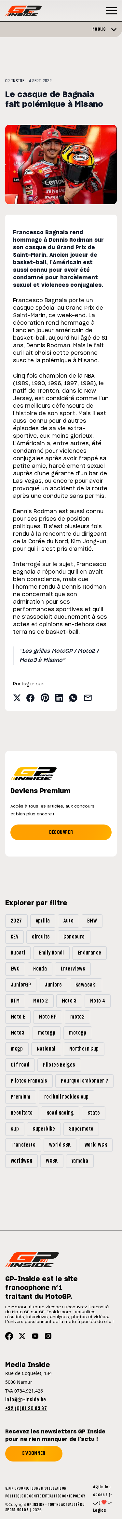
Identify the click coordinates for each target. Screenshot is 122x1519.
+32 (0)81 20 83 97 (26, 1408)
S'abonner (34, 1453)
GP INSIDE (14, 81)
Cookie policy (72, 1496)
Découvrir (61, 832)
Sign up (12, 1488)
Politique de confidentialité (32, 1496)
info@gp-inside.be (25, 1399)
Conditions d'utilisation (42, 1488)
